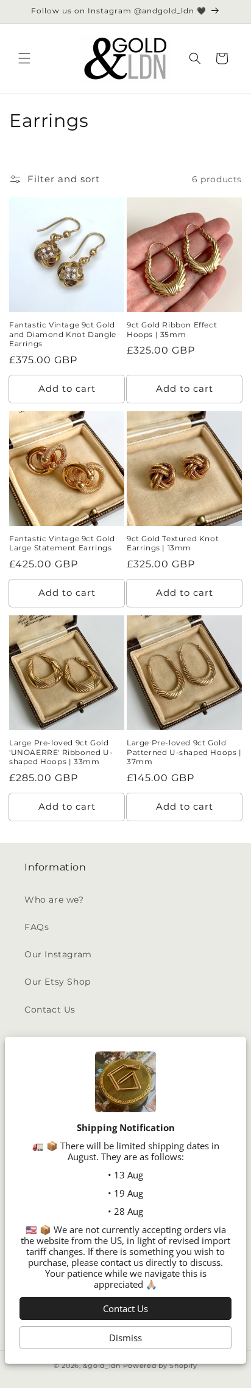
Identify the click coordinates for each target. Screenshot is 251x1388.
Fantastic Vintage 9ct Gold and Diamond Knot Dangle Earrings (62, 334)
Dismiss (125, 1338)
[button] (24, 58)
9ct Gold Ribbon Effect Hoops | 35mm (172, 329)
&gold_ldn (101, 1365)
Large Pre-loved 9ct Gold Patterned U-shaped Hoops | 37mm (184, 752)
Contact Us (50, 1009)
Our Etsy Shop (57, 981)
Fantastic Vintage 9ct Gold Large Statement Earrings (62, 543)
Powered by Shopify (160, 1365)
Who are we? (54, 899)
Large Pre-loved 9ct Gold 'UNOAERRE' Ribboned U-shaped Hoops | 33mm (61, 752)
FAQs (36, 926)
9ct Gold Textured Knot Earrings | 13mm (173, 543)
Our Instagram (58, 954)
